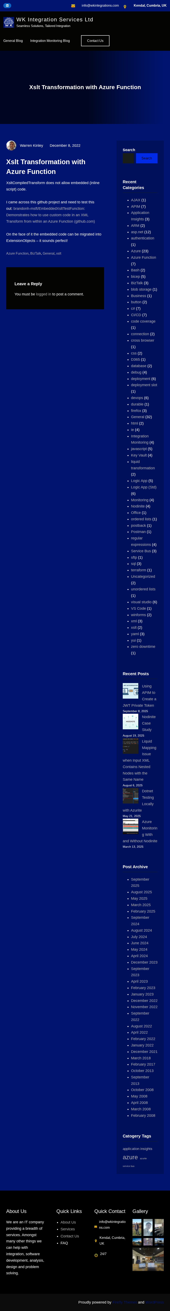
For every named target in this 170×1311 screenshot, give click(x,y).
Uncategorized (143, 576)
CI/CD (136, 315)
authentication (142, 238)
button (136, 302)
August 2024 (141, 930)
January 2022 (142, 1045)
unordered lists (143, 589)
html (134, 423)
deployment (140, 379)
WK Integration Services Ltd (54, 19)
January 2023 (142, 994)
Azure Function (17, 253)
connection (140, 334)
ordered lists (141, 519)
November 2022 (144, 1007)
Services (68, 1229)
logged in (43, 294)
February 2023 (143, 988)
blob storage (141, 289)
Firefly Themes (124, 1302)
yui (133, 640)
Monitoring (139, 500)
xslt (58, 253)
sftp (134, 557)
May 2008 (139, 1096)
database (138, 366)
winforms (138, 615)
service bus (129, 1166)
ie (132, 430)
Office (136, 513)
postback (138, 525)
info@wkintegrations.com (100, 5)
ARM (135, 225)
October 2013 (142, 1071)
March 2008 (141, 1109)
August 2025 (141, 892)
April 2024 (139, 956)
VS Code (138, 608)
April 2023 (139, 981)
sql (133, 564)
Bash (135, 270)
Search (129, 150)
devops (137, 398)
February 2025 (143, 911)
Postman (138, 532)
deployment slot (144, 385)
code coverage (143, 321)
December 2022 (144, 1001)
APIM (135, 206)
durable (137, 404)
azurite (143, 1158)
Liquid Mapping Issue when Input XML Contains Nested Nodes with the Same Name (139, 760)
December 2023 (144, 962)
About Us (68, 1222)
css (134, 353)
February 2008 (143, 1115)
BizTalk (35, 253)
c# (133, 308)
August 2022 (141, 1026)
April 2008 (139, 1103)
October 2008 (142, 1090)
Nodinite (138, 506)
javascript (139, 449)
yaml (135, 634)
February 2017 (143, 1064)
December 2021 (144, 1052)
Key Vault (139, 455)
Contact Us (95, 40)
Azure (136, 251)
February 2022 (143, 1039)
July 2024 (139, 937)
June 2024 (139, 943)
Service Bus (141, 551)
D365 (135, 359)
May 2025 (139, 898)
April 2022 (139, 1032)
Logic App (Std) (144, 487)
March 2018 (141, 1058)
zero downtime (143, 647)
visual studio (141, 602)
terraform (138, 570)
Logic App (139, 481)
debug (136, 372)
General (49, 253)
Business (138, 296)
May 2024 (139, 949)
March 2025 (141, 905)
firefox (136, 411)
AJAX (135, 200)
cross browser (142, 340)
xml (134, 621)
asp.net (137, 232)
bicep (135, 276)
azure (130, 1157)
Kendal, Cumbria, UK (150, 5)
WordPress (154, 1302)
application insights (137, 1149)
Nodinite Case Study (149, 723)
